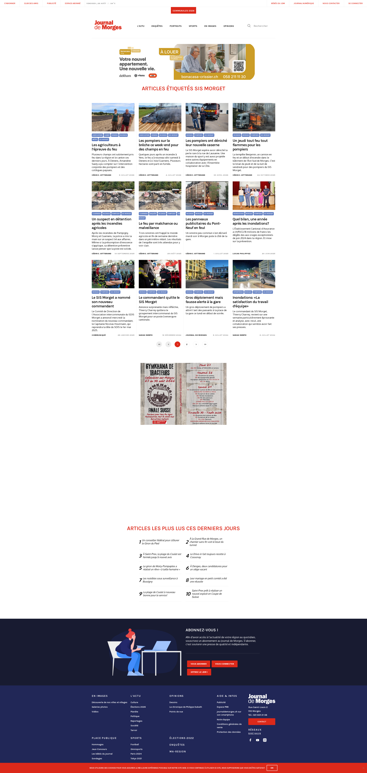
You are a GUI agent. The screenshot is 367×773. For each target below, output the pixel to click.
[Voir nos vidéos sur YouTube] (257, 740)
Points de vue (176, 711)
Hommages (98, 744)
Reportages (136, 721)
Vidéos (95, 711)
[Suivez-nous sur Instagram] (265, 740)
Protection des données (229, 732)
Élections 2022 (181, 738)
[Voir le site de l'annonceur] (183, 62)
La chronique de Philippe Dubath (185, 707)
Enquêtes (157, 26)
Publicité (221, 702)
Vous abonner (199, 664)
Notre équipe (223, 719)
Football (135, 744)
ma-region (177, 751)
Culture (134, 702)
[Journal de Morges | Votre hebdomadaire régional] (108, 29)
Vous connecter (224, 664)
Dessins (173, 702)
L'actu (140, 26)
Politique (135, 716)
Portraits (176, 26)
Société (134, 725)
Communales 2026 (183, 10)
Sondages (97, 758)
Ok (272, 768)
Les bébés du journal (102, 754)
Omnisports (136, 749)
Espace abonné (73, 3)
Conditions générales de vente (229, 726)
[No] (363, 768)
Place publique (104, 738)
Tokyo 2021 (136, 758)
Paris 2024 (136, 754)
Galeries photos (100, 707)
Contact (261, 721)
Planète (134, 711)
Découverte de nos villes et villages (109, 702)
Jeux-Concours (99, 749)
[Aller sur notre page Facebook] (250, 740)
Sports (193, 26)
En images (210, 26)
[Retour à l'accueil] (261, 699)
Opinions (228, 26)
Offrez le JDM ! (199, 672)
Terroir (134, 730)
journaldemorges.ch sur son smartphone (229, 713)
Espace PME (223, 707)
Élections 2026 (138, 707)
